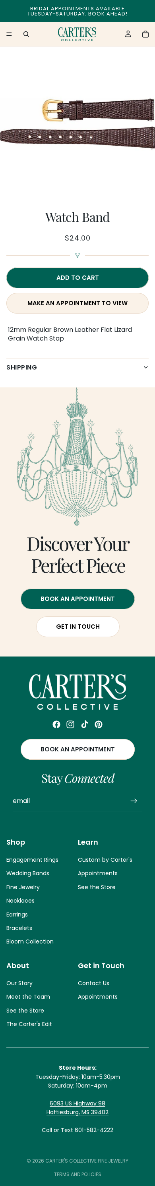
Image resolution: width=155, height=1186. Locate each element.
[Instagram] (70, 725)
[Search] (26, 34)
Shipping (21, 367)
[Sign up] (134, 801)
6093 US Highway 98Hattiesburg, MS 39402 (77, 1107)
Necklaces (20, 901)
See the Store (97, 887)
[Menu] (9, 34)
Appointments (98, 874)
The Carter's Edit (29, 1024)
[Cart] (145, 34)
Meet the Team (28, 997)
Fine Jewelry (23, 887)
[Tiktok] (84, 725)
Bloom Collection (30, 942)
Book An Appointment (78, 599)
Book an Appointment (78, 749)
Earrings (17, 914)
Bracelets (19, 928)
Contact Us (93, 983)
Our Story (19, 983)
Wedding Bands (27, 874)
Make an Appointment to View (77, 303)
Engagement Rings (32, 860)
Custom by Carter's (105, 860)
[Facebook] (56, 725)
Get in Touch (77, 626)
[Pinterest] (98, 725)
